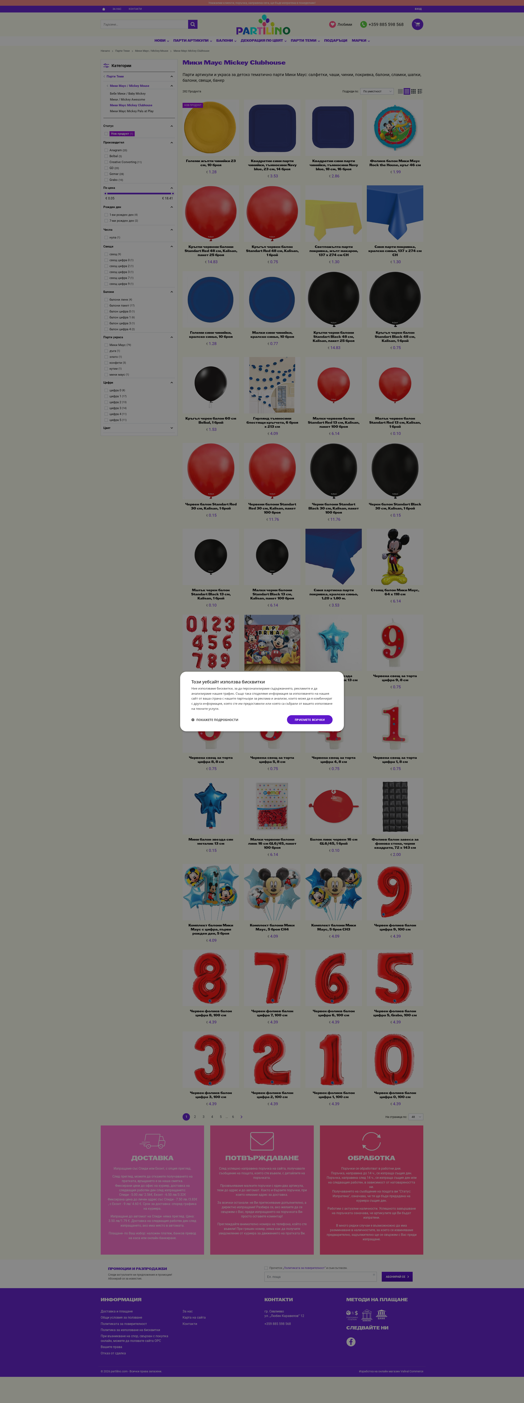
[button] (214, 720)
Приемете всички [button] (310, 719)
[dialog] (262, 701)
